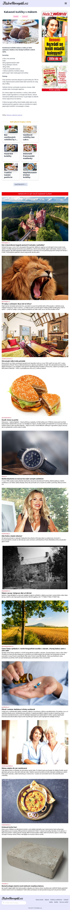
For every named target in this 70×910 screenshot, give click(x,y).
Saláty (51, 902)
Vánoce (9, 115)
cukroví (24, 16)
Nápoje (47, 899)
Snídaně (66, 899)
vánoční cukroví (17, 115)
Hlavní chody (39, 899)
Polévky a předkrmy (56, 899)
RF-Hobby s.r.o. (38, 908)
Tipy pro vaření (63, 902)
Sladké (16, 16)
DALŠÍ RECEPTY (20, 184)
